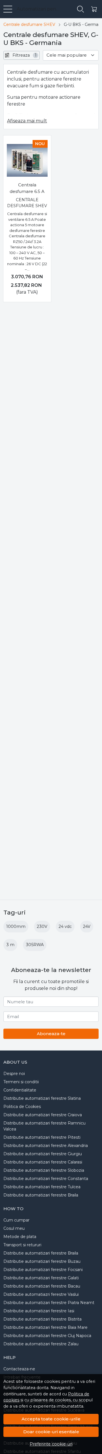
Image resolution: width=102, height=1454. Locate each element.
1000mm (16, 926)
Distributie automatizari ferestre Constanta (45, 1178)
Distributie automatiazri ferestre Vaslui (41, 1294)
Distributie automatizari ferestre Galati (41, 1277)
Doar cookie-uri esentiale (51, 1431)
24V (86, 926)
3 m (10, 944)
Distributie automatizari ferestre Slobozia (43, 1170)
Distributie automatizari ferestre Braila (40, 1195)
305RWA (35, 944)
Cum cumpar (16, 1220)
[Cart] (94, 9)
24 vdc (65, 926)
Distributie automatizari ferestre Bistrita (42, 1319)
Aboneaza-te (51, 1033)
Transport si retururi (22, 1244)
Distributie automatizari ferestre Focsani (43, 1269)
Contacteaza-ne (19, 1368)
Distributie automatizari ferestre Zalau (40, 1343)
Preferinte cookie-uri (51, 1444)
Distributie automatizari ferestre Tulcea (41, 1186)
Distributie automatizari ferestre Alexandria (45, 1145)
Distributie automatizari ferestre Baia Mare (45, 1327)
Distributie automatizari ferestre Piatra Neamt (48, 1302)
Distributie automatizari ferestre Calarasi (42, 1162)
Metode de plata (19, 1236)
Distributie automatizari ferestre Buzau (41, 1261)
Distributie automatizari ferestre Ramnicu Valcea (44, 1126)
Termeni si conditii (21, 1081)
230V (42, 926)
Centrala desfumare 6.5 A (27, 188)
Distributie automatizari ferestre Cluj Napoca (47, 1335)
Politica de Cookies (22, 1106)
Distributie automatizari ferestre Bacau (41, 1286)
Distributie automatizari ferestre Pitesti (41, 1137)
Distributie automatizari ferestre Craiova (42, 1114)
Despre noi (14, 1073)
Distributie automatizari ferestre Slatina (42, 1098)
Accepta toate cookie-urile (51, 1419)
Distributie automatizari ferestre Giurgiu (42, 1153)
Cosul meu (14, 1228)
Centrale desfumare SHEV (29, 24)
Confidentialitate (19, 1090)
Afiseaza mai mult (27, 120)
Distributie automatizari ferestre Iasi (38, 1310)
